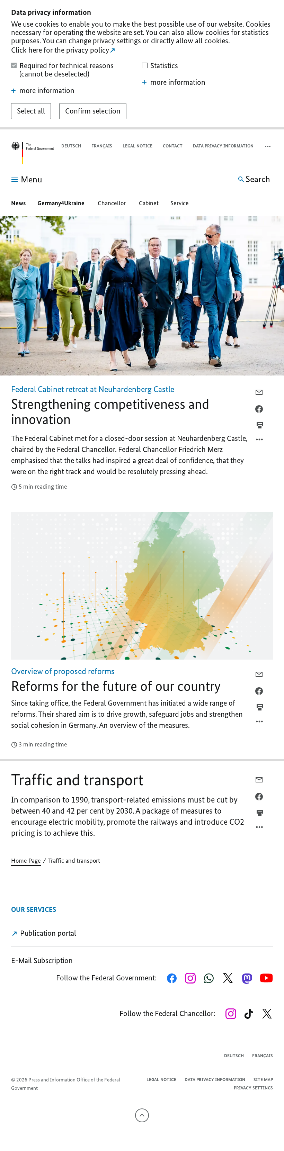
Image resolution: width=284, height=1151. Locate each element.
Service (179, 203)
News (18, 203)
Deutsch (71, 145)
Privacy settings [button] (253, 1087)
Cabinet (149, 203)
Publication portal (47, 933)
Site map (263, 1079)
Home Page (26, 860)
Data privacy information (223, 145)
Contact (173, 145)
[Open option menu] (260, 441)
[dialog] (142, 64)
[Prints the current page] (260, 425)
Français (101, 145)
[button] (268, 146)
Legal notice (137, 145)
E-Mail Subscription (42, 960)
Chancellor (112, 203)
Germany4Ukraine (61, 203)
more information (46, 91)
